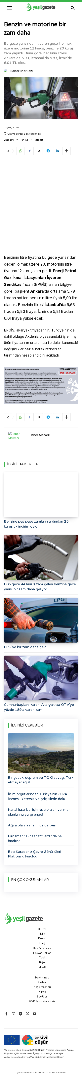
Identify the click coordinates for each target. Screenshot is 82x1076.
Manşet (39, 139)
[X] (39, 151)
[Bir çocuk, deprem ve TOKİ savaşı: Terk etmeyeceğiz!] (41, 753)
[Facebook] (30, 151)
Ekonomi (9, 139)
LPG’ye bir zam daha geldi (25, 647)
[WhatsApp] (20, 151)
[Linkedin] (57, 151)
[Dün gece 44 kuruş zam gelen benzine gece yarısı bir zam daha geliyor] (41, 557)
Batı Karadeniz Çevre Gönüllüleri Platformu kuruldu (34, 853)
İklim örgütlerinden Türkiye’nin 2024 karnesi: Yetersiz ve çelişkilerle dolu (37, 796)
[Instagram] (13, 1014)
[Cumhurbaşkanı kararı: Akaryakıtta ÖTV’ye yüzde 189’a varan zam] (41, 678)
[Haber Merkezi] (6, 71)
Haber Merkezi (21, 71)
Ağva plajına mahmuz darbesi (32, 825)
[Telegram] (48, 151)
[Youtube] (34, 1014)
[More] (66, 151)
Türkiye (24, 139)
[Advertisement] (41, 202)
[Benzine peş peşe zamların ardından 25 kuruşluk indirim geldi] (41, 494)
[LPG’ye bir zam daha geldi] (41, 620)
